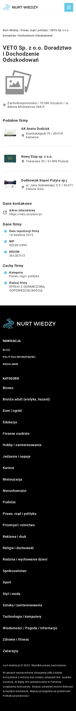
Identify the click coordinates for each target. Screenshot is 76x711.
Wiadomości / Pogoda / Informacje (30, 628)
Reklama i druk (14, 536)
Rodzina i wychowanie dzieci (25, 559)
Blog (6, 349)
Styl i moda (11, 594)
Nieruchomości (15, 491)
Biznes (8, 388)
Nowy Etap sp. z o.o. (37, 156)
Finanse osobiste (16, 433)
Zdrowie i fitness (16, 639)
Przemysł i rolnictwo (19, 525)
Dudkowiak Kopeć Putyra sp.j (44, 180)
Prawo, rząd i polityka (24, 276)
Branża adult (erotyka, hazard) (26, 399)
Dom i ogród (12, 411)
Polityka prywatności (19, 357)
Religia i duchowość (18, 548)
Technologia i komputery (22, 616)
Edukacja (10, 422)
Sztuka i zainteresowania (22, 605)
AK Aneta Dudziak (35, 129)
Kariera (8, 468)
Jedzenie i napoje (17, 456)
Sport (7, 582)
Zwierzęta (10, 651)
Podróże (9, 502)
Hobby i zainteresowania (22, 445)
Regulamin (10, 364)
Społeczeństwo (15, 571)
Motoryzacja (12, 479)
